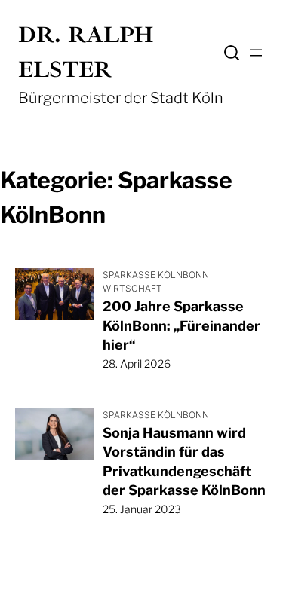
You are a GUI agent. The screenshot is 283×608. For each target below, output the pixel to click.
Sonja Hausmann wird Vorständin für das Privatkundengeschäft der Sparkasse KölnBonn (184, 461)
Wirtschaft (132, 288)
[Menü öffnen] (256, 53)
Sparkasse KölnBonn (156, 274)
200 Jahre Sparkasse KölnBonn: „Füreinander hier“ (181, 325)
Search (232, 53)
